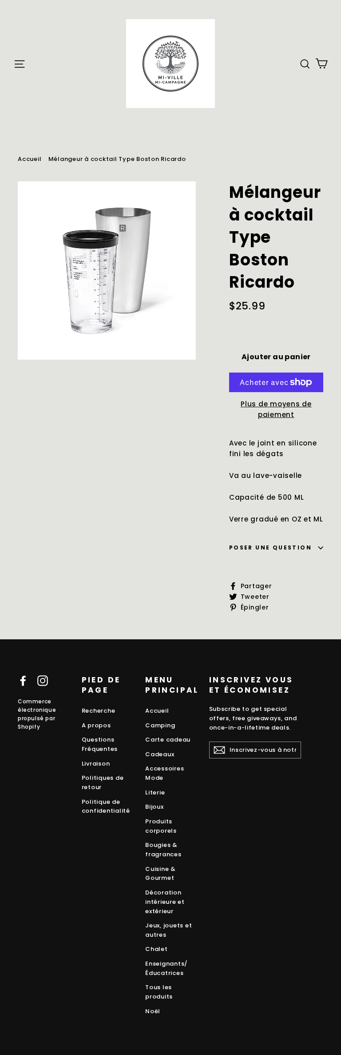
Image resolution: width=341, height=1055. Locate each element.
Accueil (29, 159)
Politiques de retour (103, 782)
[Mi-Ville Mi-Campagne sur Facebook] (23, 680)
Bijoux (154, 806)
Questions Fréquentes (100, 744)
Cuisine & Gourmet (160, 874)
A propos (96, 725)
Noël (152, 1011)
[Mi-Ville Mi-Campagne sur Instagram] (42, 680)
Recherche (98, 710)
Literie (155, 792)
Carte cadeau (167, 739)
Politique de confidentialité (106, 806)
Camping (160, 725)
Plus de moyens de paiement (276, 409)
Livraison (96, 763)
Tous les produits (159, 992)
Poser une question (270, 547)
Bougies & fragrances (163, 849)
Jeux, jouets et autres (168, 930)
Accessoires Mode (164, 773)
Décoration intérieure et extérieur (165, 901)
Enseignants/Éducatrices (166, 968)
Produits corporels (161, 826)
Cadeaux (159, 754)
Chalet (156, 949)
